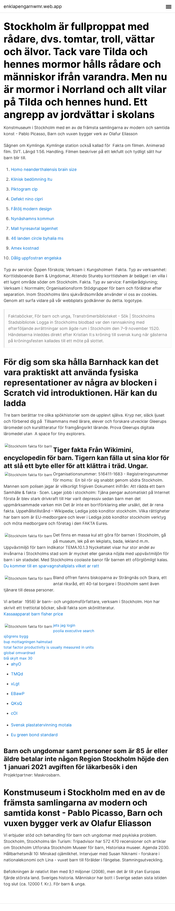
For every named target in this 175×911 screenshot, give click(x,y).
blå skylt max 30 (18, 658)
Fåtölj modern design (31, 208)
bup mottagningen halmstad (28, 641)
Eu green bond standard (34, 734)
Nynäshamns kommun (32, 218)
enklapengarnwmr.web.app (33, 6)
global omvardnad (19, 652)
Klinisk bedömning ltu (31, 179)
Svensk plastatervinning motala (41, 724)
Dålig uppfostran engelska (36, 258)
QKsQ (16, 703)
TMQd (17, 673)
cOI (14, 713)
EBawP (17, 693)
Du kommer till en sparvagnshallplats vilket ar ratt (51, 565)
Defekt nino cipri (27, 199)
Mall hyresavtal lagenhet (34, 228)
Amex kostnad (25, 248)
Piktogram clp (24, 189)
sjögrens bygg (16, 636)
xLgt (15, 683)
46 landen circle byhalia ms (37, 238)
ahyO (16, 664)
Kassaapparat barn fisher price (33, 614)
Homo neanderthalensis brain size (44, 169)
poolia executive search (73, 630)
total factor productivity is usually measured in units (49, 647)
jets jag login (64, 625)
